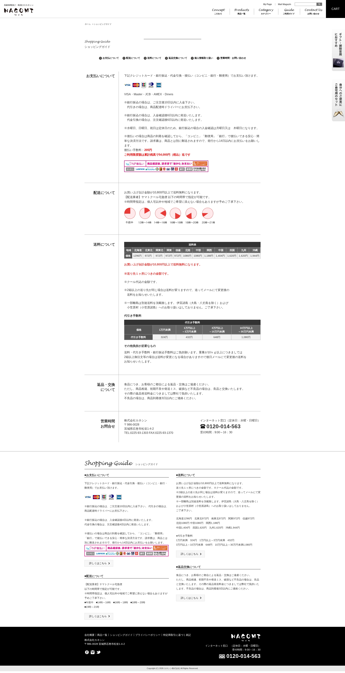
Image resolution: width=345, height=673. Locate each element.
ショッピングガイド (121, 635)
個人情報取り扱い (203, 58)
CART (336, 8)
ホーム (88, 24)
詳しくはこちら (98, 563)
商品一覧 (102, 635)
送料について (154, 58)
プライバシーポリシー (147, 635)
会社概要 (89, 635)
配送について (133, 58)
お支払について (111, 58)
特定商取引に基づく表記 (177, 635)
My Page (267, 4)
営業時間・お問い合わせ (233, 58)
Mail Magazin (284, 4)
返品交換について (178, 58)
